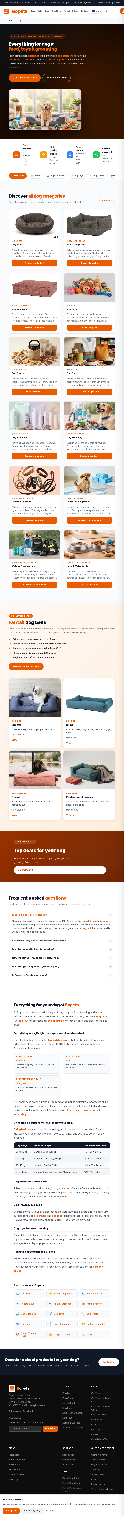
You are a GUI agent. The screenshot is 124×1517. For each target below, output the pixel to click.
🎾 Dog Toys (77, 175)
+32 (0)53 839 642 (18, 1405)
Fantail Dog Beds (70, 1403)
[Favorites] (117, 11)
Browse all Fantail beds (26, 666)
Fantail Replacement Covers (72, 1490)
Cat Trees (96, 1393)
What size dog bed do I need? (29, 914)
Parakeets (14, 1455)
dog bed (86, 928)
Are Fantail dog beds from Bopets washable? (39, 940)
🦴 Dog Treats (97, 175)
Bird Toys (13, 1479)
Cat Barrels (96, 1419)
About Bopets (98, 1459)
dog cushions (66, 55)
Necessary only (32, 1510)
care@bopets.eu (37, 1405)
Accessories (68, 1464)
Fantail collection (57, 77)
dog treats (40, 1215)
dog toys (30, 59)
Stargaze (21, 1083)
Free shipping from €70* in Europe (20, 3)
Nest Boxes (14, 1469)
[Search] (105, 11)
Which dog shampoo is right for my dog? (36, 966)
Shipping (95, 1469)
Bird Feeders (15, 1464)
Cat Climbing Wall (99, 1439)
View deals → (25, 870)
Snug (105, 921)
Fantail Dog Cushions (72, 1483)
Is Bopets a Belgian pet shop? (29, 975)
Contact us (108, 1362)
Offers (94, 1479)
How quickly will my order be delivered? (35, 957)
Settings (50, 1510)
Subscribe (50, 1428)
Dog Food (67, 1408)
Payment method (99, 1464)
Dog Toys (67, 1417)
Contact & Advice (100, 1455)
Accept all (11, 1510)
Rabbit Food (68, 1455)
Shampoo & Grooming (73, 1427)
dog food (14, 59)
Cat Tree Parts (98, 1414)
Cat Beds (95, 1424)
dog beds (33, 55)
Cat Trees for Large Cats (101, 1400)
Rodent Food (68, 1459)
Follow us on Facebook (21, 1411)
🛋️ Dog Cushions (55, 175)
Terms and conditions (102, 1489)
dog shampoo (56, 59)
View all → (107, 200)
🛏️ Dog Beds (17, 175)
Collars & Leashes (71, 1422)
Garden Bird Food (17, 1474)
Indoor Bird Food (17, 1459)
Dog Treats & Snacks (72, 1413)
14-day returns (98, 1474)
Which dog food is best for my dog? (33, 949)
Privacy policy (98, 1484)
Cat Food (95, 1434)
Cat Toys (95, 1429)
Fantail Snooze (90, 921)
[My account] (111, 11)
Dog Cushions (69, 1398)
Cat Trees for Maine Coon (101, 1408)
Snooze (20, 1060)
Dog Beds (67, 1393)
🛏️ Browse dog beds (25, 77)
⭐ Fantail (35, 175)
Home (11, 20)
